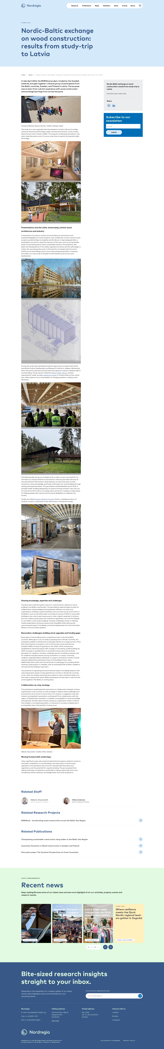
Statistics (106, 6)
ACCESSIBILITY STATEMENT (110, 1040)
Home (23, 75)
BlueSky (115, 1016)
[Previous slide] (105, 947)
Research (74, 6)
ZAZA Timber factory (59, 373)
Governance (29, 940)
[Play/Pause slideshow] (88, 947)
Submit (114, 132)
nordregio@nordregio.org (36, 1012)
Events (124, 6)
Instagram (116, 1020)
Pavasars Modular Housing (44, 499)
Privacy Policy (129, 1040)
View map (55, 1021)
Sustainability (61, 940)
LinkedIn (115, 1012)
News (116, 6)
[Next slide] (110, 947)
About (132, 6)
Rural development (94, 940)
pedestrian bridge (49, 375)
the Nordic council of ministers (47, 1042)
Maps (97, 6)
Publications (86, 6)
